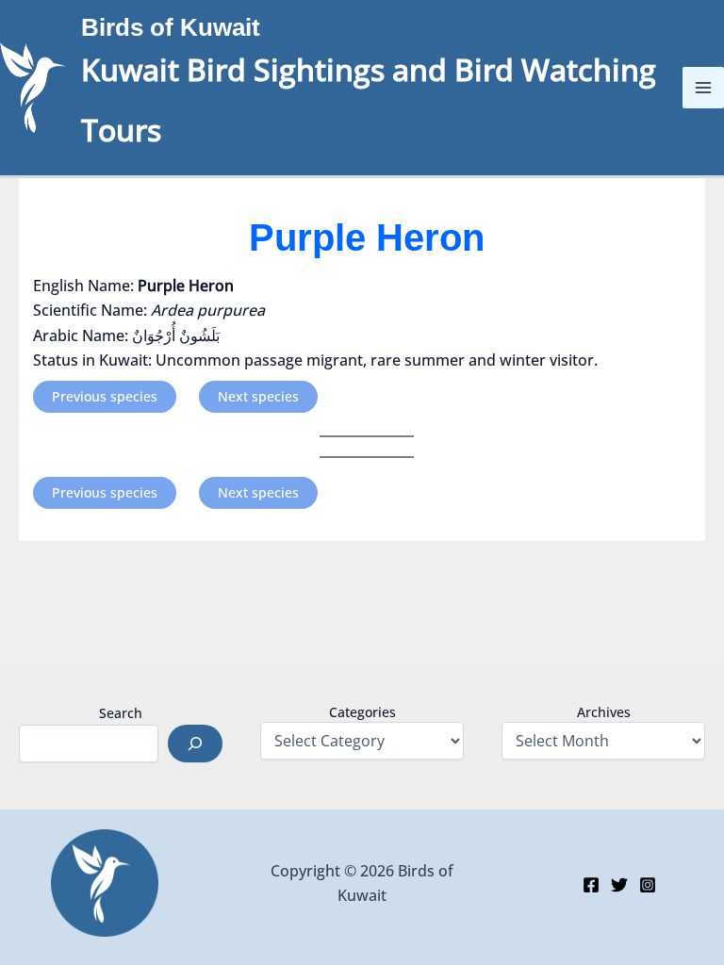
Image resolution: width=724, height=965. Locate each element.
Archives (604, 712)
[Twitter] (619, 884)
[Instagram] (647, 884)
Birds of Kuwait (170, 27)
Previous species (104, 396)
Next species (258, 396)
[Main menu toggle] (703, 87)
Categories (362, 712)
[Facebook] (591, 884)
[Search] (195, 743)
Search (120, 713)
